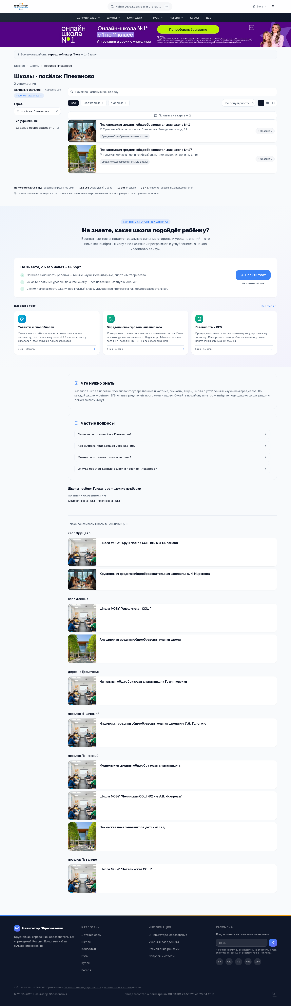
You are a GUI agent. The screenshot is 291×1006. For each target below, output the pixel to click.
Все (73, 103)
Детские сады (86, 17)
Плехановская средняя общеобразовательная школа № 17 (146, 150)
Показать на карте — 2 (175, 115)
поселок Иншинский (83, 714)
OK (229, 961)
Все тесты (268, 306)
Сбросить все (53, 89)
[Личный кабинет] (273, 6)
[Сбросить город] (56, 111)
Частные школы (109, 500)
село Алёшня (78, 599)
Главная (19, 65)
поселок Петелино (82, 859)
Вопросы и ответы (162, 956)
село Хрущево (79, 533)
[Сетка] (267, 103)
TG (239, 961)
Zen (257, 961)
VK (219, 961)
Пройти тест (255, 275)
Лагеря (175, 17)
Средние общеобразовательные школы (125, 136)
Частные (117, 103)
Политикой (265, 952)
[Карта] (273, 103)
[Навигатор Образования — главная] (21, 6)
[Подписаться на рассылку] (273, 943)
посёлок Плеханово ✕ (29, 95)
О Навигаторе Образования (168, 934)
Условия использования (118, 987)
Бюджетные (92, 103)
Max (248, 961)
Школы (112, 17)
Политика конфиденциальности (82, 987)
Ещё (208, 17)
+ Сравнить (265, 131)
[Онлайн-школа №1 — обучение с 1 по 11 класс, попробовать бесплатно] (145, 34)
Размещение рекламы (164, 949)
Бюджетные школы (81, 500)
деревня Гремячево (83, 672)
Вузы (155, 17)
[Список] (261, 103)
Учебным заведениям (164, 942)
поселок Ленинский (83, 756)
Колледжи (134, 17)
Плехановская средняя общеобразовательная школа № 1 (145, 125)
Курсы (194, 17)
